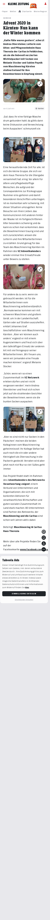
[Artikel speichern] (44, 538)
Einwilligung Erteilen (24, 594)
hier (27, 587)
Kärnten (41, 108)
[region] (25, 11)
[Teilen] (44, 543)
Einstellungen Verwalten (24, 600)
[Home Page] (18, 4)
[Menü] (4, 4)
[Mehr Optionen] (44, 549)
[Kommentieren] (44, 532)
